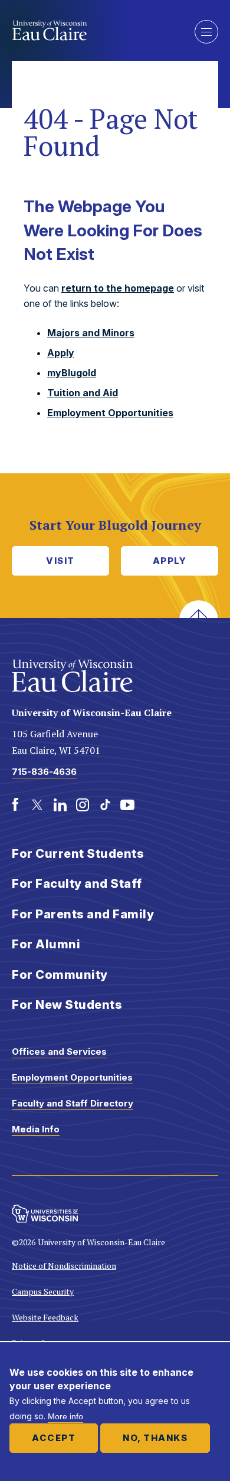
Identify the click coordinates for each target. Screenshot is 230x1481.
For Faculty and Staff (77, 884)
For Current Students (78, 854)
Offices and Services (59, 1051)
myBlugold (71, 373)
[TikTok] (105, 805)
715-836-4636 (44, 771)
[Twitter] (38, 805)
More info (65, 1416)
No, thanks (155, 1437)
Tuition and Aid (82, 393)
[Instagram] (82, 805)
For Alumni (46, 944)
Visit (60, 560)
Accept (53, 1437)
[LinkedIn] (60, 805)
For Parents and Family (83, 914)
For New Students (67, 1005)
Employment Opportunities (110, 413)
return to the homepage (117, 288)
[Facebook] (15, 805)
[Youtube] (127, 805)
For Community (60, 975)
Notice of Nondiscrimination (64, 1265)
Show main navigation (206, 32)
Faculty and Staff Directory (72, 1103)
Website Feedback (45, 1317)
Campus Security (43, 1291)
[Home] (94, 30)
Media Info (36, 1129)
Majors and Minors (90, 333)
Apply (60, 353)
